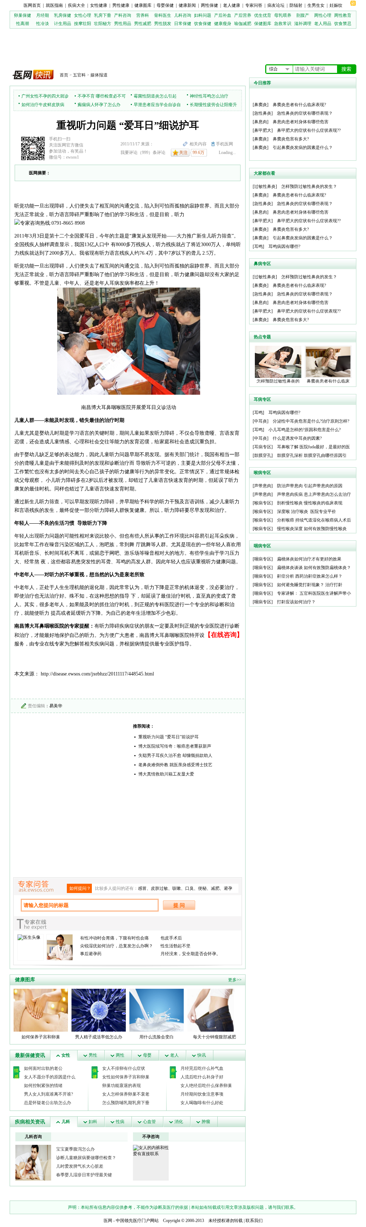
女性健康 (98, 5)
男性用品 (122, 23)
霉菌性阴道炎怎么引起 (155, 96)
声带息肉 (262, 485)
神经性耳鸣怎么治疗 (209, 96)
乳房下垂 (102, 15)
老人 (174, 1055)
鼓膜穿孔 (262, 455)
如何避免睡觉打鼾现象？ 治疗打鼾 (309, 584)
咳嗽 (176, 888)
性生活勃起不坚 (175, 945)
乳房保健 (62, 15)
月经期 (42, 15)
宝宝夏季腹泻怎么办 (75, 1149)
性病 (120, 1121)
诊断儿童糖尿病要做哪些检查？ (86, 1157)
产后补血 (222, 15)
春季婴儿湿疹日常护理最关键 (84, 1174)
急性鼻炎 (262, 113)
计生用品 (62, 23)
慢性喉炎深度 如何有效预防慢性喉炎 (312, 528)
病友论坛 (276, 5)
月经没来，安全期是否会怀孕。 (190, 953)
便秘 (202, 888)
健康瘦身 (222, 23)
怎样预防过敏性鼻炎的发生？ (309, 186)
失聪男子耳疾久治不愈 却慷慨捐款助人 (175, 755)
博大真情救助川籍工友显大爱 (166, 774)
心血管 (149, 1121)
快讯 (201, 1055)
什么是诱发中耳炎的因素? (297, 438)
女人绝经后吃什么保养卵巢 (206, 1085)
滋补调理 (302, 23)
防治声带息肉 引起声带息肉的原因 (309, 485)
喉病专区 (262, 502)
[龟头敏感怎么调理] (33, 1162)
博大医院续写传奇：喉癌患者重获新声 (174, 746)
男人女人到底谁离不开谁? (48, 1094)
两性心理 (322, 15)
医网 (108, 1220)
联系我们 (254, 1220)
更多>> (235, 979)
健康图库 (143, 5)
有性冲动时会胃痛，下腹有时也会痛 (114, 938)
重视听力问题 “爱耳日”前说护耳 (168, 736)
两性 (120, 1055)
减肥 (215, 888)
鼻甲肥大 (262, 130)
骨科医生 (162, 15)
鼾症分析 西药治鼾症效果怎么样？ (309, 576)
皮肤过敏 (159, 888)
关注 (183, 152)
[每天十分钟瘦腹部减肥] (214, 1009)
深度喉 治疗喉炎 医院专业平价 (306, 511)
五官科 (79, 75)
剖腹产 (302, 15)
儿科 (65, 1121)
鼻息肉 (260, 121)
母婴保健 (165, 5)
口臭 (189, 888)
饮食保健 (202, 23)
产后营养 (242, 15)
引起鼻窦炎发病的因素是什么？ (303, 147)
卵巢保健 (22, 15)
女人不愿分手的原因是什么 (49, 1076)
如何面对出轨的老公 (43, 1068)
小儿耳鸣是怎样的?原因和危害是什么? (304, 429)
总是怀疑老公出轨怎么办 (47, 1102)
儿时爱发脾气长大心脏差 (79, 1166)
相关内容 (198, 143)
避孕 (228, 888)
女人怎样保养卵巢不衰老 (125, 1094)
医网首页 (32, 5)
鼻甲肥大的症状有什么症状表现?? (309, 130)
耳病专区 (262, 446)
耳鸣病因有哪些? (284, 246)
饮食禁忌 (342, 23)
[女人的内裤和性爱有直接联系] (151, 1150)
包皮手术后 (171, 938)
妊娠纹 (336, 5)
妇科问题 (202, 15)
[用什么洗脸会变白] (156, 1009)
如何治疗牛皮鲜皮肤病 (42, 104)
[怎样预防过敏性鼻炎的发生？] (278, 361)
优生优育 (262, 15)
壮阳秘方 (102, 23)
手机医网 (224, 143)
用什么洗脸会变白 (156, 1036)
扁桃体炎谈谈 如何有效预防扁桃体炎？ (314, 567)
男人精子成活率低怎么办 (98, 1036)
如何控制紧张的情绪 (43, 1085)
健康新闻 (187, 5)
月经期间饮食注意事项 (201, 1094)
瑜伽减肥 (242, 23)
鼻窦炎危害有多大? (291, 138)
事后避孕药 (91, 953)
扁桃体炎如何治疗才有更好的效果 (309, 559)
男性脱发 (162, 23)
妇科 (93, 1121)
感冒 (142, 888)
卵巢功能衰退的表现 (121, 1085)
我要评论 (129, 152)
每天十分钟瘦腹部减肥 (214, 1036)
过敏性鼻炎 (265, 186)
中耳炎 (260, 421)
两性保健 (209, 5)
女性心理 (82, 15)
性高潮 (22, 23)
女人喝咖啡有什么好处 (201, 1102)
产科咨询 (122, 15)
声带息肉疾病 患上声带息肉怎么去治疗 (314, 494)
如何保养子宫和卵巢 (40, 1036)
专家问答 (253, 5)
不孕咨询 (150, 1136)
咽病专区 (262, 559)
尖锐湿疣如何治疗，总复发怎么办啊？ (116, 945)
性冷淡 (42, 23)
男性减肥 (142, 23)
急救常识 (282, 23)
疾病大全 (76, 5)
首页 (64, 75)
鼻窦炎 (260, 104)
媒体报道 (99, 75)
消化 (178, 1121)
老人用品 (322, 23)
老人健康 (231, 5)
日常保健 (182, 23)
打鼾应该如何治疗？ (296, 601)
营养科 (142, 15)
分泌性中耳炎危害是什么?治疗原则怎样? (311, 421)
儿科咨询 (182, 15)
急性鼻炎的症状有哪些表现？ (305, 113)
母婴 (147, 1055)
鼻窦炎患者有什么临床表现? (299, 104)
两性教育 (342, 15)
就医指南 (54, 5)
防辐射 (296, 5)
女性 (65, 1055)
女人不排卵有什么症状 (123, 1068)
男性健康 (120, 5)
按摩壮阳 (82, 23)
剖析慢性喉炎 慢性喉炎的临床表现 (309, 502)
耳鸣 (258, 246)
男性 (93, 1055)
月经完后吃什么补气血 (201, 1068)
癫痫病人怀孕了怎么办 (99, 104)
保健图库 (262, 23)
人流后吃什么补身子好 (201, 1076)
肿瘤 (206, 1121)
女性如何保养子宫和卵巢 (125, 1076)
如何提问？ (80, 888)
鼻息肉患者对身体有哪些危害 (300, 121)
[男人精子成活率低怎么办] (98, 1009)
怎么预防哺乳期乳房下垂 (125, 1102)
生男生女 (316, 5)
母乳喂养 (282, 15)
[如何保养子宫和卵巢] (41, 1009)
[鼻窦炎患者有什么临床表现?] (328, 361)
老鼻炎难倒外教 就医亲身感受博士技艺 (175, 764)
